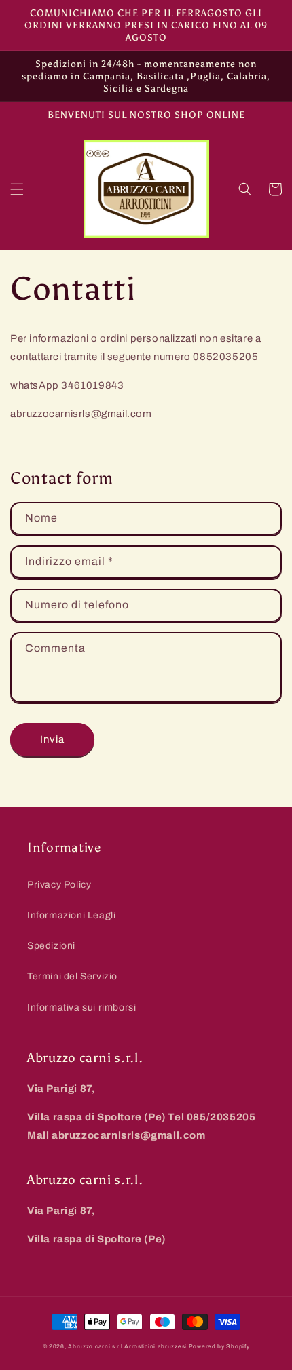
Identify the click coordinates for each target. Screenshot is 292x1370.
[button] (17, 189)
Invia (52, 739)
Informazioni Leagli (71, 915)
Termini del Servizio (72, 976)
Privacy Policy (59, 885)
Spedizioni (51, 946)
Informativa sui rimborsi (81, 1007)
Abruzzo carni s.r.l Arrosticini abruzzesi (127, 1347)
